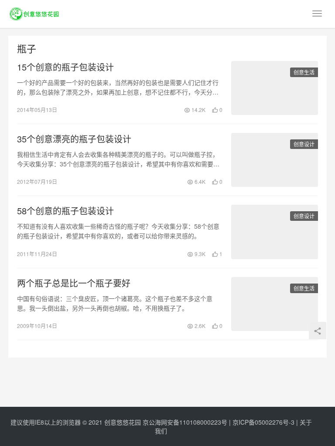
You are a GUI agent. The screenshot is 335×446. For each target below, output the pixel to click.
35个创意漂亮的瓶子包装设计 (74, 139)
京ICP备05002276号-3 (263, 422)
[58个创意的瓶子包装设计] (274, 232)
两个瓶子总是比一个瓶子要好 (73, 283)
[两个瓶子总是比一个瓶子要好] (274, 304)
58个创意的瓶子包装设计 (65, 211)
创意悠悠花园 (122, 422)
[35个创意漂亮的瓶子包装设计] (274, 160)
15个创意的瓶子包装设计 (65, 67)
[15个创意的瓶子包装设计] (274, 88)
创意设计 (304, 144)
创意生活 (304, 72)
